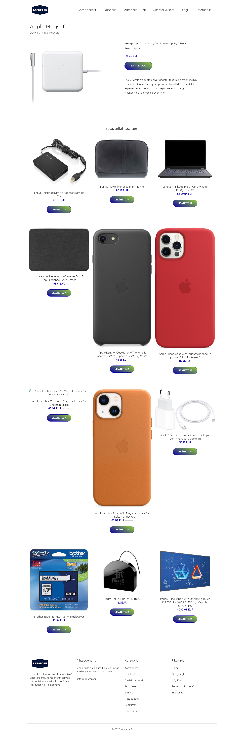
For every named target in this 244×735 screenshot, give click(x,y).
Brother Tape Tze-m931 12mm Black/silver (59, 616)
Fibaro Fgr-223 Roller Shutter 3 (122, 599)
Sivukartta (177, 692)
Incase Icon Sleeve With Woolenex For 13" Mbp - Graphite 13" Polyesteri (59, 278)
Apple (173, 43)
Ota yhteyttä (179, 674)
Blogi (184, 10)
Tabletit (181, 43)
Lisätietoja (138, 65)
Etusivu (34, 32)
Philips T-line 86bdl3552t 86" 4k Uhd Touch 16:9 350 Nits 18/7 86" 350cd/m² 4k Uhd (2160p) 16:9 (185, 602)
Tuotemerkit (202, 10)
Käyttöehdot (179, 680)
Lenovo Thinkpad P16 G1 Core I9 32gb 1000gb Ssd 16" (185, 188)
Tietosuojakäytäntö (183, 686)
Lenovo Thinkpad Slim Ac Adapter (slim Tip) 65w (59, 194)
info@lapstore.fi (86, 678)
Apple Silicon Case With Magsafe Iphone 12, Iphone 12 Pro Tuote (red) (185, 355)
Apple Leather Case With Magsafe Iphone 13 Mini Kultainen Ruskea (122, 514)
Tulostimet (130, 704)
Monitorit (129, 674)
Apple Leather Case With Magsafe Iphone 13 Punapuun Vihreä (59, 403)
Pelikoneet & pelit (134, 10)
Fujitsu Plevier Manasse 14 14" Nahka (122, 186)
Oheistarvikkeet (163, 10)
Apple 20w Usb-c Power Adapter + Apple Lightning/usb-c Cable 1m (185, 436)
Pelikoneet (130, 686)
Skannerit (109, 10)
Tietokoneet (161, 43)
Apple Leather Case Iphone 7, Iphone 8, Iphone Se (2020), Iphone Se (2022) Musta (122, 354)
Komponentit (87, 10)
